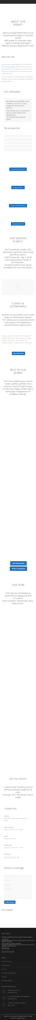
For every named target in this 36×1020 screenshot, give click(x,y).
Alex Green (18, 757)
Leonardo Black (18, 641)
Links (5, 977)
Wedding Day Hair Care (14, 990)
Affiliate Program (8, 980)
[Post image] (14, 413)
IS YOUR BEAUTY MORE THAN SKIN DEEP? (19, 996)
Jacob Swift (18, 718)
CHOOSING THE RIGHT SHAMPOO (17, 1003)
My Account (7, 965)
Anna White (18, 680)
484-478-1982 (5, 948)
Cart (5, 969)
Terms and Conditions (10, 973)
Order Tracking (7, 961)
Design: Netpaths (21, 1018)
